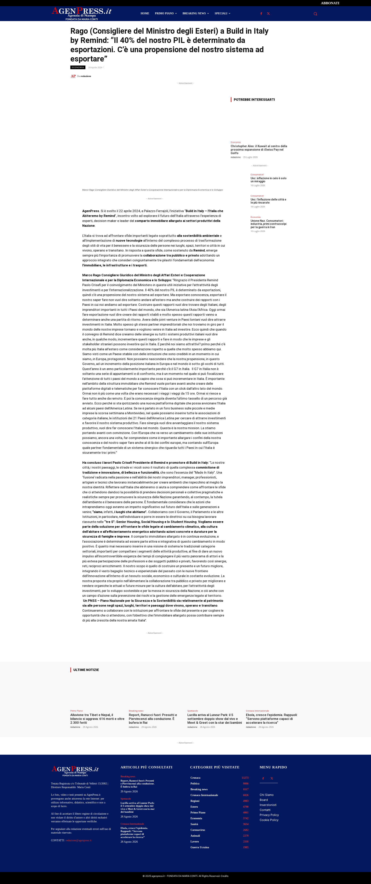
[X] (268, 13)
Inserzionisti (268, 805)
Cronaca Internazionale (257, 711)
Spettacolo (192, 711)
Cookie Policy (269, 820)
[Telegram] (297, 76)
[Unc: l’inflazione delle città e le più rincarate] (239, 203)
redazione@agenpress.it (78, 840)
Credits (224, 876)
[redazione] (73, 76)
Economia (78, 67)
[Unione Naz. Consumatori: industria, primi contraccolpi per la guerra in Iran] (239, 224)
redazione (86, 76)
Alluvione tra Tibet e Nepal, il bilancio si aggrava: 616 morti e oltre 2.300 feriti (97, 719)
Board (264, 800)
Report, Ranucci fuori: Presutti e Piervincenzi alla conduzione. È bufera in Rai (153, 719)
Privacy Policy (269, 815)
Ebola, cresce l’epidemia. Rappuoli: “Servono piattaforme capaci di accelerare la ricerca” (272, 719)
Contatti (265, 810)
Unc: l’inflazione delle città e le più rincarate (268, 201)
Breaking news (136, 711)
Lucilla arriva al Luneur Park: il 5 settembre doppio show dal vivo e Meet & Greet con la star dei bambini (214, 719)
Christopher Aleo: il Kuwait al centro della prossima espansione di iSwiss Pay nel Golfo (259, 149)
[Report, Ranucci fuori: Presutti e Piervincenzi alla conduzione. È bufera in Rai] (156, 691)
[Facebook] (261, 13)
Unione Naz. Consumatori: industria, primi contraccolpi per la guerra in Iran (268, 224)
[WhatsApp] (279, 76)
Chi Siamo (267, 795)
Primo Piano (76, 711)
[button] (315, 13)
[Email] (288, 76)
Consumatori (257, 174)
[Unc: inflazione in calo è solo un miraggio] (239, 182)
